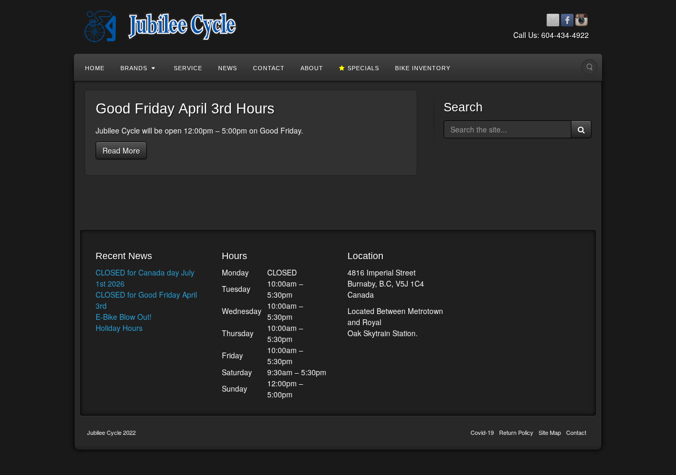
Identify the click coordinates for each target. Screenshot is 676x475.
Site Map (550, 432)
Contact (269, 68)
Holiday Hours (119, 327)
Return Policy (516, 432)
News (227, 68)
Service (188, 68)
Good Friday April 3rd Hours (185, 109)
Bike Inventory (422, 68)
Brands (133, 68)
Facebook (567, 20)
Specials (363, 68)
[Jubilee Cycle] (338, 26)
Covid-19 (482, 432)
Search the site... (589, 67)
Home (95, 68)
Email (553, 20)
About (312, 68)
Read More (121, 150)
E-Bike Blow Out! (124, 316)
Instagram (581, 20)
